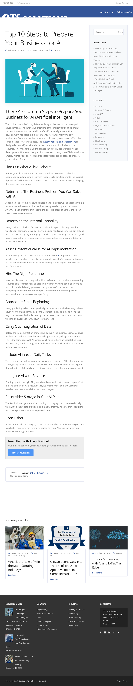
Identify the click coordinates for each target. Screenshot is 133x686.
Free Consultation (21, 452)
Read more (13, 575)
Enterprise (99, 137)
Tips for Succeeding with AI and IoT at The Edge (106, 563)
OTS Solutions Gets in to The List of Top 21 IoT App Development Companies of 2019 (66, 567)
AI (59, 255)
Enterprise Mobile (45, 613)
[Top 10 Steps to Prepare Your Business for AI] (44, 81)
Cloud (97, 118)
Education (99, 129)
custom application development (59, 141)
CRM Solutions (101, 121)
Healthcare (100, 141)
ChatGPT (99, 114)
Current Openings (122, 3)
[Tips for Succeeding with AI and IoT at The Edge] (108, 537)
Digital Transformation (105, 125)
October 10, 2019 (102, 553)
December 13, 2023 (19, 553)
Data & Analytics (44, 621)
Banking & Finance (103, 110)
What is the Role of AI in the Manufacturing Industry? (24, 565)
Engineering (100, 133)
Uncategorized (101, 152)
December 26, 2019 (61, 553)
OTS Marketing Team (39, 50)
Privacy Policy (122, 681)
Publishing (73, 613)
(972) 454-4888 (7, 3)
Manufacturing (101, 148)
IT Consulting (101, 144)
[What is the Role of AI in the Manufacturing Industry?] (24, 537)
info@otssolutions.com (24, 3)
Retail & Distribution (77, 621)
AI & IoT (58, 50)
